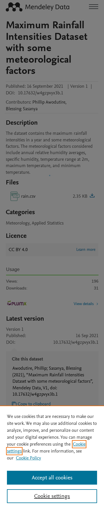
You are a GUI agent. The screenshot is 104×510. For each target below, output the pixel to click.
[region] (52, 458)
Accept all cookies (52, 477)
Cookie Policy (28, 458)
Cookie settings (52, 496)
